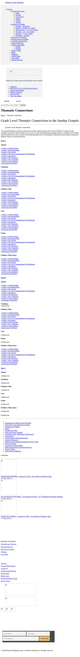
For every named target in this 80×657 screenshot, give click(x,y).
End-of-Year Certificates (13, 451)
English (18, 47)
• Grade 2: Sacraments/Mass (10, 150)
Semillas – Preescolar (22, 26)
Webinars (4, 552)
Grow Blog (4, 554)
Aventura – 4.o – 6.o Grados (25, 32)
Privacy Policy (5, 581)
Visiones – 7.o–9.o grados (24, 34)
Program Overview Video (21, 442)
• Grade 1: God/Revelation (9, 148)
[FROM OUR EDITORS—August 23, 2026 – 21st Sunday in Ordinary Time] (8, 474)
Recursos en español (7, 549)
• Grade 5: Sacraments (8, 156)
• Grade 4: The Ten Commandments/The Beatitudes (18, 154)
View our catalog (15, 96)
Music (7, 429)
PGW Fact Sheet (10, 444)
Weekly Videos (10, 449)
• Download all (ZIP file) (9, 163)
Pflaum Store (5, 576)
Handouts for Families (12, 427)
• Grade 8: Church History (9, 161)
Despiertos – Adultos (22, 35)
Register (6, 101)
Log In (18, 101)
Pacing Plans (9, 436)
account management (17, 90)
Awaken (18, 22)
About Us (13, 87)
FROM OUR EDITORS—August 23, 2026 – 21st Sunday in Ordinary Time (26, 476)
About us (4, 563)
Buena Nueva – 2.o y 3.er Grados (27, 30)
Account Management (8, 566)
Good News (20, 17)
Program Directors (7, 547)
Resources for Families (8, 541)
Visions (18, 20)
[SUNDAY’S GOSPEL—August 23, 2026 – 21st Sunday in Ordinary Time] (8, 514)
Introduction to (18, 423)
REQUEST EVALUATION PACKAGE (24, 88)
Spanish (18, 49)
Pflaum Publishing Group (9, 578)
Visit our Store (15, 94)
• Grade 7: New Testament (9, 160)
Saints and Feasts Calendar (14, 432)
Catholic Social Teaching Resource (16, 438)
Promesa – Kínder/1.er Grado (25, 28)
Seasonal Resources (11, 440)
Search (23, 105)
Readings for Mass (11, 430)
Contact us (4, 568)
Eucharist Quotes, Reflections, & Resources (19, 434)
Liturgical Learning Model (13, 445)
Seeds (17, 13)
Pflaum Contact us (16, 92)
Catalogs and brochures (8, 571)
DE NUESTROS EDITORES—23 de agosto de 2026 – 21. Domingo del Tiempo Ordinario (32, 497)
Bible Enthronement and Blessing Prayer (18, 447)
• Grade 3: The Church (8, 152)
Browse (9, 9)
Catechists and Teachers (8, 544)
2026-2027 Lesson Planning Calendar (17, 425)
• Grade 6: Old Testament (9, 158)
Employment (5, 573)
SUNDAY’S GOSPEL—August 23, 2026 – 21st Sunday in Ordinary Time (26, 516)
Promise (18, 15)
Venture (18, 19)
